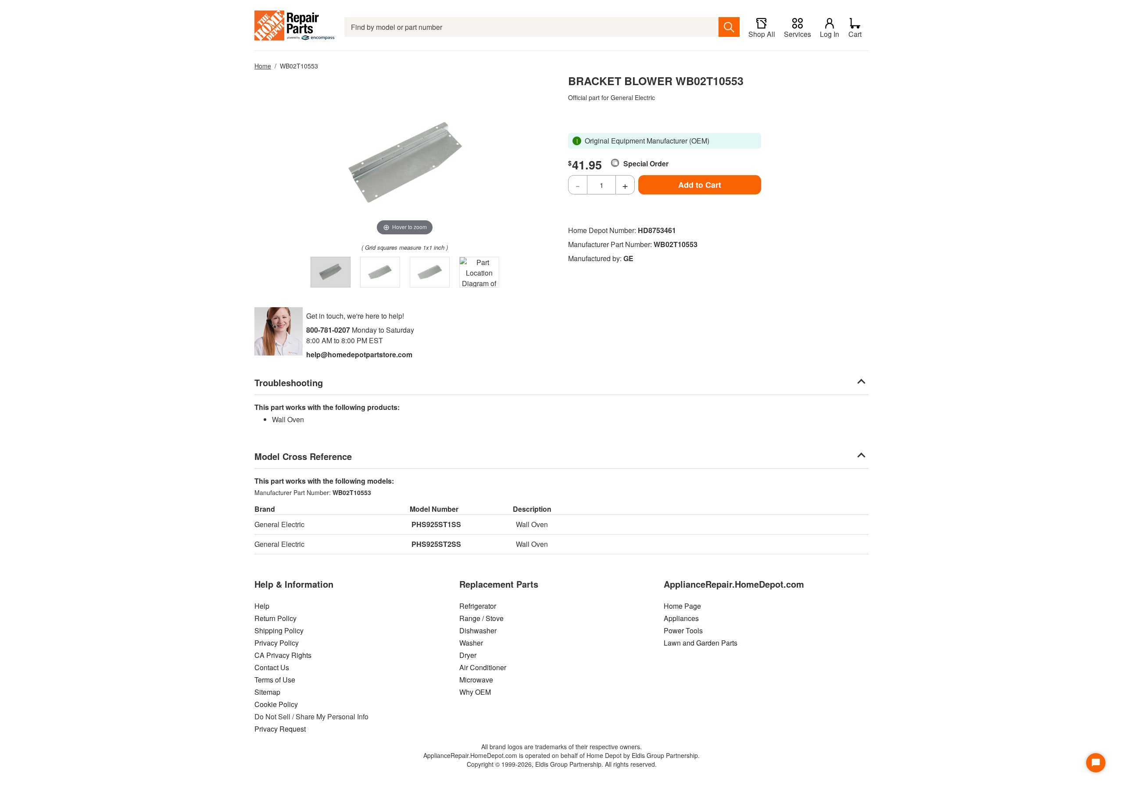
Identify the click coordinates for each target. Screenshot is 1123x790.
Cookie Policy (276, 704)
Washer (471, 643)
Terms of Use (274, 680)
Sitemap (267, 692)
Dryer (467, 655)
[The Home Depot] (295, 27)
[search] (729, 27)
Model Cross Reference (303, 456)
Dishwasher (478, 630)
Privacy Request (280, 729)
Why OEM (475, 692)
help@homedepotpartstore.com (359, 354)
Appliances (681, 618)
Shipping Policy (279, 630)
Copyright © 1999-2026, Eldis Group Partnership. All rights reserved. (562, 764)
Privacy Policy (276, 643)
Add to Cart (699, 184)
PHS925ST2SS (436, 544)
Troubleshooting (288, 382)
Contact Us (271, 667)
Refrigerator (477, 606)
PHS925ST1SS (436, 524)
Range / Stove (481, 618)
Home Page (682, 606)
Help (261, 606)
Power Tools (683, 630)
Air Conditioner (482, 667)
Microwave (476, 680)
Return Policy (275, 618)
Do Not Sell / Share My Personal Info (311, 716)
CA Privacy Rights (282, 655)
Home (262, 65)
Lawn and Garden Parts (700, 643)
